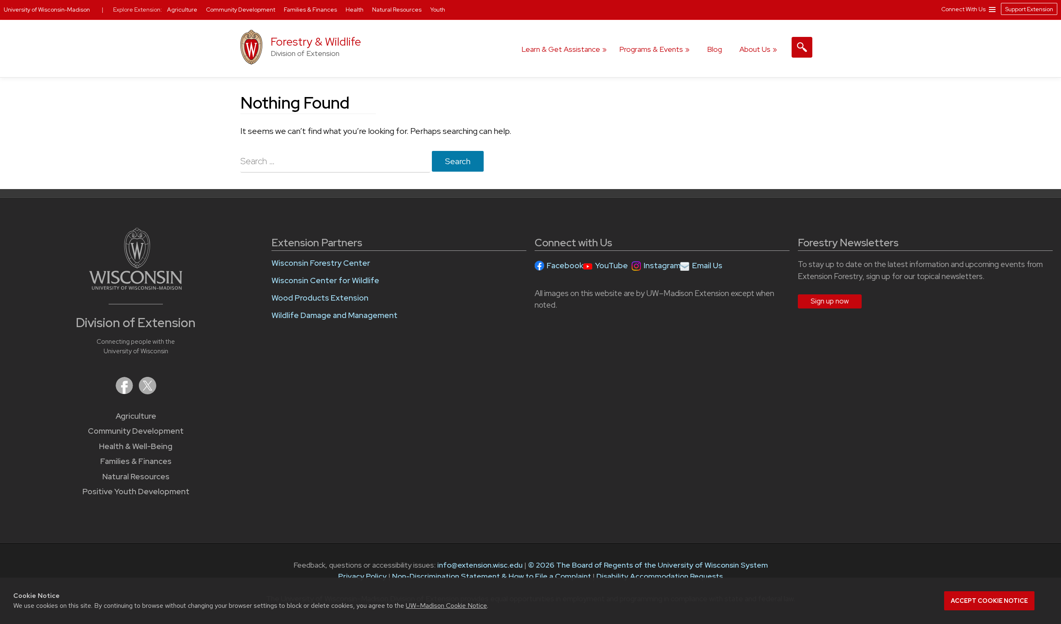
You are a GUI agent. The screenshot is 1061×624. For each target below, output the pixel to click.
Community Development (136, 431)
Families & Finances (136, 461)
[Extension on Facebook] (125, 391)
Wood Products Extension (319, 298)
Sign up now (830, 301)
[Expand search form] (802, 47)
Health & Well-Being (135, 446)
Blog (714, 49)
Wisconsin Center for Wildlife (325, 280)
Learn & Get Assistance (560, 49)
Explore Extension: (137, 9)
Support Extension (1029, 9)
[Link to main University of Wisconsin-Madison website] (135, 287)
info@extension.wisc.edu (480, 565)
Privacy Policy (362, 576)
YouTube (611, 265)
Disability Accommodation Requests (659, 576)
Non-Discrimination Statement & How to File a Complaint (491, 576)
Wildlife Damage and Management (334, 315)
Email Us (707, 265)
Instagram (662, 265)
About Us (754, 49)
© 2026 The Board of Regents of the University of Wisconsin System (648, 565)
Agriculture (136, 416)
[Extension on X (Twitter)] (147, 391)
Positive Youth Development (135, 491)
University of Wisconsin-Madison (47, 9)
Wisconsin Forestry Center (320, 263)
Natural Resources (136, 476)
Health (355, 9)
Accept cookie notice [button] (989, 601)
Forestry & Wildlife (316, 41)
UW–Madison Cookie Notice (446, 605)
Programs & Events (651, 49)
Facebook (565, 265)
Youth (437, 9)
